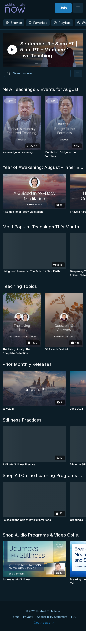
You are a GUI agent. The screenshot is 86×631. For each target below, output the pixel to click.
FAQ (74, 616)
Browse (16, 23)
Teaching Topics (20, 286)
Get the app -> (44, 622)
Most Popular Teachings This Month (41, 226)
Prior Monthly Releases (27, 364)
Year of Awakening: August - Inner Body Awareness (43, 167)
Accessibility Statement (52, 616)
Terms (15, 616)
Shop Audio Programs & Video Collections (43, 535)
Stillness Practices (22, 420)
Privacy (28, 616)
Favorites (40, 23)
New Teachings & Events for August (40, 89)
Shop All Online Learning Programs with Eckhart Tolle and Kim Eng (43, 475)
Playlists (64, 23)
